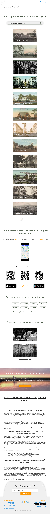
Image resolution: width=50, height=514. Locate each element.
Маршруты (34, 311)
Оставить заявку (25, 386)
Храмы (43, 303)
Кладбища (25, 303)
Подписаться (26, 493)
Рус (41, 2)
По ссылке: (25, 285)
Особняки (15, 311)
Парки (24, 311)
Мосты (15, 303)
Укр (45, 2)
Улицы (25, 307)
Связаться (11, 508)
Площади (15, 307)
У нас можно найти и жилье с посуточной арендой (25, 399)
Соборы (34, 303)
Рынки (43, 307)
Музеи (34, 307)
